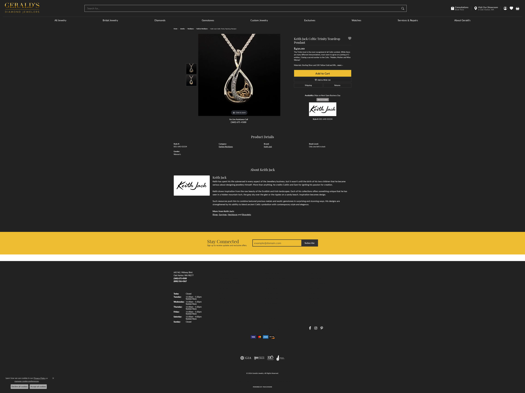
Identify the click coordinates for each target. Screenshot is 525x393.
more (339, 65)
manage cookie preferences (26, 381)
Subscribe (310, 242)
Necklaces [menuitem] (223, 303)
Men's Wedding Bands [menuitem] (228, 278)
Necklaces (191, 29)
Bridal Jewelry (110, 20)
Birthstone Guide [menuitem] (271, 293)
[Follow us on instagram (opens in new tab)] (315, 328)
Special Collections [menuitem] (226, 318)
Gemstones (208, 20)
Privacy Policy (251, 381)
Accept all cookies (38, 386)
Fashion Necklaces (202, 29)
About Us (313, 273)
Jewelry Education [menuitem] (271, 273)
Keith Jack (268, 146)
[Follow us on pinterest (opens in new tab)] (321, 328)
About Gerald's (462, 20)
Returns (337, 85)
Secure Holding (315, 298)
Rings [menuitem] (221, 293)
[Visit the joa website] (281, 358)
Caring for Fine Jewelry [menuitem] (273, 308)
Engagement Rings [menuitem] (226, 273)
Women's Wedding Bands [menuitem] (229, 283)
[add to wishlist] (349, 39)
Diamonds (159, 20)
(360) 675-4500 (238, 122)
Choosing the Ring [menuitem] (271, 288)
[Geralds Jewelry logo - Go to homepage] (22, 8)
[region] (239, 75)
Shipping (308, 85)
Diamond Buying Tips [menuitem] (273, 283)
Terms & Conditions (265, 381)
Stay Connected (223, 241)
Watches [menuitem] (222, 313)
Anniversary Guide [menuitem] (271, 323)
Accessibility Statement (283, 381)
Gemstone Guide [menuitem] (271, 298)
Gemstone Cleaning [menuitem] (272, 318)
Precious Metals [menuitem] (270, 303)
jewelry (182, 29)
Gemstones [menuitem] (223, 288)
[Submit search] (403, 8)
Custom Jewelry (259, 20)
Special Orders (315, 308)
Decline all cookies (19, 386)
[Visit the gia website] (245, 358)
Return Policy (238, 381)
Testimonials (314, 288)
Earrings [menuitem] (222, 298)
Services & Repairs (408, 20)
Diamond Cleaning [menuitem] (271, 313)
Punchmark (267, 387)
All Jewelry (60, 20)
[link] (461, 8)
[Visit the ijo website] (259, 358)
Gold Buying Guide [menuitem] (272, 328)
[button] (505, 8)
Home (175, 29)
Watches (356, 20)
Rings (215, 214)
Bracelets (246, 214)
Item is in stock (323, 100)
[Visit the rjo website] (270, 358)
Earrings (223, 214)
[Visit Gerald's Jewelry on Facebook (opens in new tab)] (310, 328)
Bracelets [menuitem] (222, 308)
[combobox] (242, 8)
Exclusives (309, 20)
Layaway (312, 303)
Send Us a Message (317, 283)
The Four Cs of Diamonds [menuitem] (274, 278)
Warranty (313, 293)
